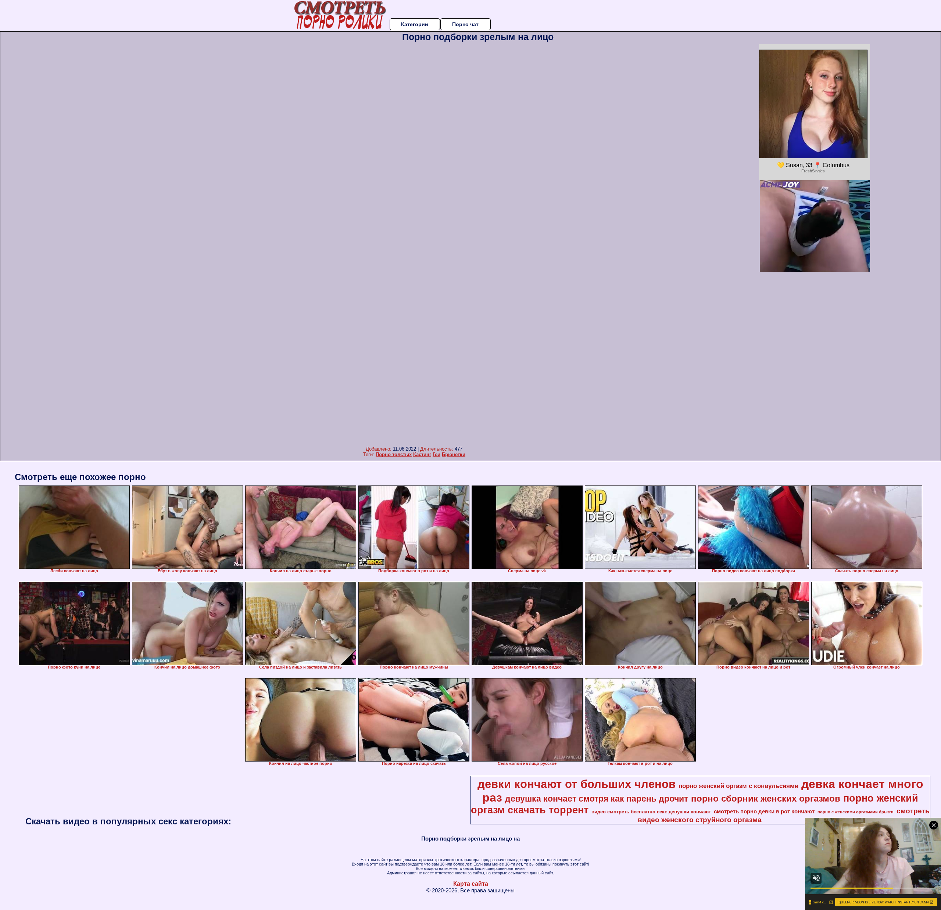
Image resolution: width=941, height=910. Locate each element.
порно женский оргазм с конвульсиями (738, 785)
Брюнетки (453, 454)
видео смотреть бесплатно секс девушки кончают (651, 811)
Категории (414, 24)
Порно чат (465, 24)
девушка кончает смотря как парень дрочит (596, 798)
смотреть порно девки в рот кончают (764, 811)
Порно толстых (394, 454)
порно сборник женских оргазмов (765, 798)
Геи (436, 454)
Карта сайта (470, 884)
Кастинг (422, 454)
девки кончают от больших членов (576, 784)
